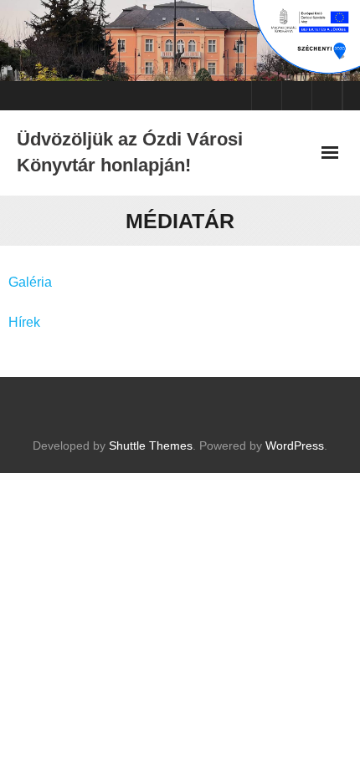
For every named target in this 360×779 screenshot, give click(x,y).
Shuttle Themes (151, 445)
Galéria (30, 282)
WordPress (294, 445)
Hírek (24, 322)
